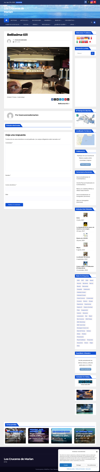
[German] (86, 38)
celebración (87, 289)
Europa (91, 301)
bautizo (79, 286)
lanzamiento (80, 316)
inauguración (84, 310)
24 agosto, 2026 (12, 438)
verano (86, 342)
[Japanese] (90, 41)
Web (6, 194)
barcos (91, 283)
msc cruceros (80, 319)
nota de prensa (81, 331)
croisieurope (90, 298)
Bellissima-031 (63, 103)
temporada (90, 339)
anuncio (79, 283)
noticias (89, 331)
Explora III (79, 307)
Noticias (14, 20)
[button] (97, 451)
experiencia (80, 304)
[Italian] (78, 41)
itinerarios (85, 313)
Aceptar (66, 465)
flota (78, 310)
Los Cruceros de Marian (18, 459)
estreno (85, 301)
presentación (80, 336)
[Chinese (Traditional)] (86, 41)
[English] (82, 38)
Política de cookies (71, 468)
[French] (90, 38)
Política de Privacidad (80, 468)
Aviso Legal (88, 468)
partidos (84, 334)
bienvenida (85, 286)
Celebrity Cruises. (81, 292)
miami (90, 316)
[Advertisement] (85, 82)
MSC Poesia (89, 319)
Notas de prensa (14, 431)
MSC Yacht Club (81, 325)
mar (86, 316)
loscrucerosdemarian (21, 40)
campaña (79, 289)
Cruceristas (69, 20)
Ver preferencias (91, 465)
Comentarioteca (81, 178)
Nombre (8, 175)
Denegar (78, 465)
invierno (79, 313)
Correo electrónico (10, 185)
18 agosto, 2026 (82, 438)
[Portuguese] (82, 41)
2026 (78, 280)
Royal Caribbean (34, 431)
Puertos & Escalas (12, 24)
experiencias (88, 304)
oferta (78, 334)
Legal (72, 24)
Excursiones (36, 20)
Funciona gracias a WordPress (43, 469)
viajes (91, 342)
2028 (87, 280)
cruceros (79, 301)
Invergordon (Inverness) (83, 196)
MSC (8, 431)
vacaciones (80, 342)
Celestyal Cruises (81, 295)
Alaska (91, 280)
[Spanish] (78, 38)
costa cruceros (81, 298)
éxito (78, 345)
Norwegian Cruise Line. (83, 328)
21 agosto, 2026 (35, 438)
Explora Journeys (88, 307)
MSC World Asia (81, 322)
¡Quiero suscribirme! (85, 369)
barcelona (85, 283)
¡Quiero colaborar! (85, 164)
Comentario (9, 143)
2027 (82, 280)
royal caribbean (81, 339)
